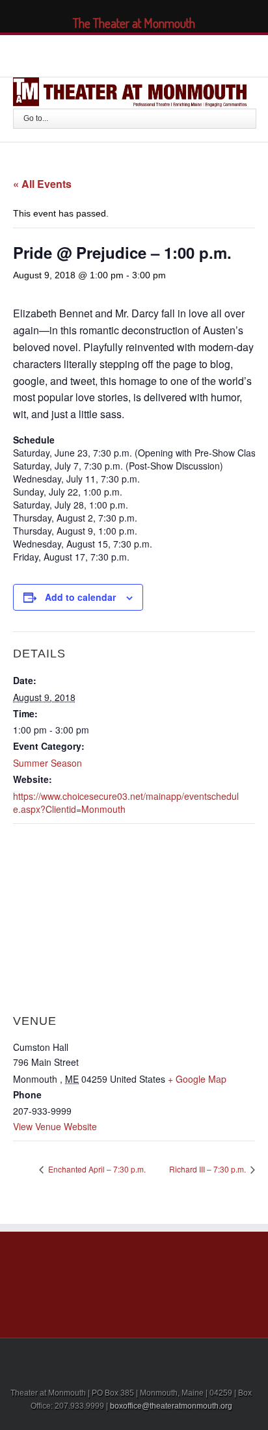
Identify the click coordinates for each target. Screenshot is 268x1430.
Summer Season (47, 762)
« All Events (42, 183)
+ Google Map (197, 1078)
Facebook (80, 54)
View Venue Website (55, 1126)
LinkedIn (125, 53)
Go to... (35, 118)
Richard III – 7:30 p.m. (208, 1168)
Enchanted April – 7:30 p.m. (96, 1168)
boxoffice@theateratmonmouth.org (171, 1405)
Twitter (102, 54)
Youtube (152, 57)
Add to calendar (80, 596)
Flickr (183, 54)
